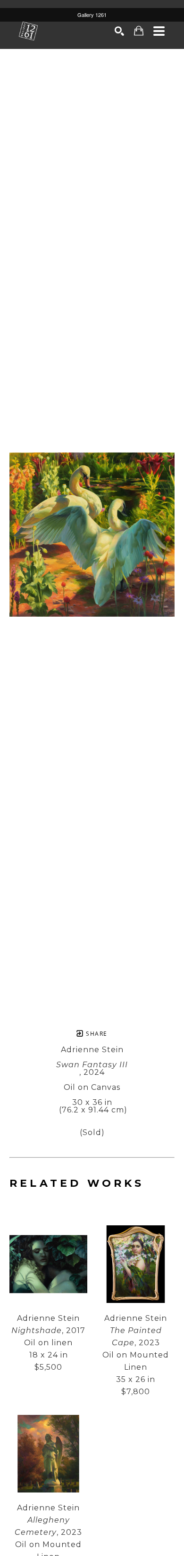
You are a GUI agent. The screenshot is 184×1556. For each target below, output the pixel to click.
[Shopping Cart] (139, 30)
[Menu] (159, 31)
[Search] (120, 31)
